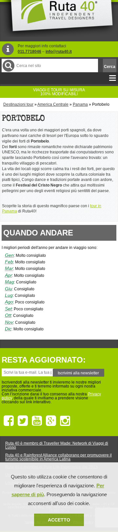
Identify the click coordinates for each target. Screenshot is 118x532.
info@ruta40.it (59, 51)
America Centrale (53, 104)
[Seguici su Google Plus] (51, 421)
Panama (80, 104)
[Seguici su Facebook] (9, 421)
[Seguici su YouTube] (37, 421)
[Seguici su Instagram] (65, 421)
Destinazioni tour (18, 104)
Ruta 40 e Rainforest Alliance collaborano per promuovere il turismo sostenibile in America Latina (58, 457)
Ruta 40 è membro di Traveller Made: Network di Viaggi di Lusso (56, 445)
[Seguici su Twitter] (23, 421)
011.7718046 (29, 51)
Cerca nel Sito (8, 66)
